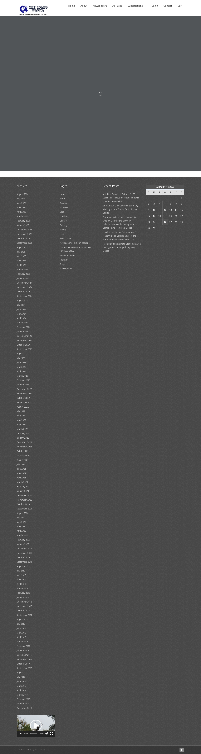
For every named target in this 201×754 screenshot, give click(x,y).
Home (71, 5)
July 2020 (21, 517)
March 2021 (22, 482)
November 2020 (24, 499)
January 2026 (23, 225)
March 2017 (22, 694)
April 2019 (21, 584)
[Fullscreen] (51, 733)
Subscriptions (135, 5)
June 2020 (21, 522)
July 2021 (21, 464)
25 (159, 222)
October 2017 (23, 663)
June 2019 (21, 575)
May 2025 (21, 260)
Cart (180, 5)
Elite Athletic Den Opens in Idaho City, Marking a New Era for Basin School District (121, 209)
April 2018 (21, 637)
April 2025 (21, 265)
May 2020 (21, 526)
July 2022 (21, 411)
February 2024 (23, 327)
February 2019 (23, 592)
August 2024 (23, 300)
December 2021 (24, 442)
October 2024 (23, 291)
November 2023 (24, 340)
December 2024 (24, 282)
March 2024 (22, 322)
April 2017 (21, 690)
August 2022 (23, 406)
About (83, 5)
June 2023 (21, 362)
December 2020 (24, 495)
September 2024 (24, 296)
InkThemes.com (42, 749)
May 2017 (21, 685)
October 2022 (23, 397)
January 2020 (23, 544)
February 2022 (23, 433)
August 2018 (23, 619)
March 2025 (22, 269)
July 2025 (21, 251)
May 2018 (21, 632)
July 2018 (21, 623)
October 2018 (23, 610)
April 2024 (21, 318)
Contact (167, 5)
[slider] (33, 733)
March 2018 (22, 641)
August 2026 (23, 194)
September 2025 (24, 242)
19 (165, 216)
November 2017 (24, 659)
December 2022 (24, 389)
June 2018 (21, 628)
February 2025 (23, 273)
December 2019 (24, 548)
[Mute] (46, 733)
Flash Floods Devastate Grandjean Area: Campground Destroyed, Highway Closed (122, 247)
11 (159, 210)
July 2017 (21, 677)
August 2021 (23, 460)
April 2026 (21, 211)
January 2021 (23, 491)
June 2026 (21, 203)
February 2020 (23, 539)
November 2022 (24, 393)
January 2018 (23, 650)
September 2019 (24, 561)
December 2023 (24, 335)
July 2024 (21, 304)
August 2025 (23, 247)
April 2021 (21, 477)
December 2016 (24, 708)
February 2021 (23, 486)
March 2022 (22, 429)
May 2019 (21, 579)
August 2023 (23, 353)
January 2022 (23, 437)
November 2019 (24, 553)
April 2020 (21, 530)
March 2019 (22, 588)
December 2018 (24, 601)
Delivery (63, 225)
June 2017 (21, 681)
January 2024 (23, 331)
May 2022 (21, 420)
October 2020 (23, 504)
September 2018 (24, 615)
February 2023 (23, 380)
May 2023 (21, 366)
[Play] (20, 733)
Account (64, 203)
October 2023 (23, 344)
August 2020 (23, 513)
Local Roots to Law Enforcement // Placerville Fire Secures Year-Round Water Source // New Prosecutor (119, 236)
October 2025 (23, 238)
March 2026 (22, 216)
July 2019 (21, 570)
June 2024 (21, 309)
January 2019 (23, 597)
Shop (62, 264)
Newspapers (100, 5)
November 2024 (24, 287)
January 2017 (23, 703)
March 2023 (22, 375)
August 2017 (23, 672)
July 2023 (21, 358)
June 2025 (21, 256)
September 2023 (24, 349)
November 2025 (24, 234)
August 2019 (23, 566)
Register (64, 259)
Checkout (64, 216)
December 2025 (24, 229)
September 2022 (24, 402)
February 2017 (23, 699)
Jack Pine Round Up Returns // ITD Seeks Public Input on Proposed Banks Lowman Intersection (121, 198)
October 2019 (23, 557)
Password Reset (67, 255)
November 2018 (24, 606)
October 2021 (23, 451)
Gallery (63, 229)
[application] (36, 726)
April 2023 (21, 371)
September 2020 (24, 508)
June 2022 (21, 415)
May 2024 (21, 313)
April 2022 (21, 424)
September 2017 (24, 668)
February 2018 (23, 646)
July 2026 (21, 198)
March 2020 (22, 535)
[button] (36, 726)
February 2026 (23, 220)
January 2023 (23, 384)
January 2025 (23, 278)
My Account (65, 238)
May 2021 (21, 473)
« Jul (148, 235)
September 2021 (24, 455)
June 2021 (21, 468)
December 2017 (24, 654)
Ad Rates (117, 5)
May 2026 (21, 207)
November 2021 (24, 446)
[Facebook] (182, 750)
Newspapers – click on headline (75, 242)
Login (155, 5)
